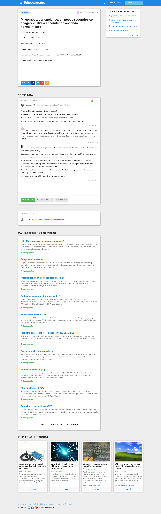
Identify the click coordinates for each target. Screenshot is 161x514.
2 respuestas (28, 253)
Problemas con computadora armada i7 (40, 296)
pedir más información (54, 219)
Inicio (19, 504)
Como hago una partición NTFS (36, 406)
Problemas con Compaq (33, 369)
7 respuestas (28, 271)
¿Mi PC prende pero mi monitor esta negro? (42, 241)
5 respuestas (28, 363)
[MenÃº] (21, 3)
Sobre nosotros (27, 504)
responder (39, 219)
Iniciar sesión (115, 3)
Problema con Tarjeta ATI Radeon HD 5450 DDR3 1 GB (47, 333)
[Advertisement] (59, 71)
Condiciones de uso (54, 504)
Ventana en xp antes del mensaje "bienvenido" (121, 21)
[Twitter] (28, 507)
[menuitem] (33, 83)
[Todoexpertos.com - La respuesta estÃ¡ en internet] (35, 2)
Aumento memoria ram (32, 388)
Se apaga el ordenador (32, 259)
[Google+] (35, 507)
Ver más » (134, 35)
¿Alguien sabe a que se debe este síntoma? (42, 277)
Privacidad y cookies (67, 504)
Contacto (44, 504)
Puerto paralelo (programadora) (37, 351)
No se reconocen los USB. (34, 314)
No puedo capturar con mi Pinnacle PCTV (124, 26)
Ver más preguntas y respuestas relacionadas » (59, 425)
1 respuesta (28, 289)
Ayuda (34, 504)
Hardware (25, 13)
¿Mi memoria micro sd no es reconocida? (124, 16)
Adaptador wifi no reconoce (120, 30)
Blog (38, 504)
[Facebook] (32, 507)
